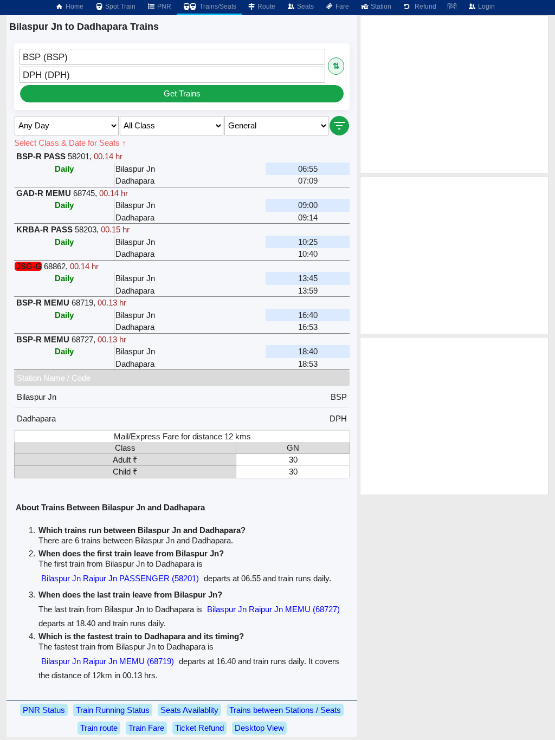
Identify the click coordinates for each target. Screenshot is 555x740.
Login (485, 6)
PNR (163, 6)
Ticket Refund (199, 727)
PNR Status (44, 710)
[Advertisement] (454, 94)
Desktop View (259, 727)
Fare (341, 6)
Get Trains (182, 93)
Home (73, 6)
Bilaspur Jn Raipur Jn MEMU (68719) (107, 661)
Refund (423, 6)
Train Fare (146, 727)
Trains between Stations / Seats (285, 710)
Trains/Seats (217, 6)
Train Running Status (113, 710)
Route (265, 6)
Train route (99, 727)
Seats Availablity (189, 710)
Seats (304, 6)
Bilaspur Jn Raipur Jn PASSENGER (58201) (120, 578)
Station (380, 6)
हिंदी (452, 6)
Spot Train (119, 6)
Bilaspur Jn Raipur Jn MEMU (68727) (273, 609)
